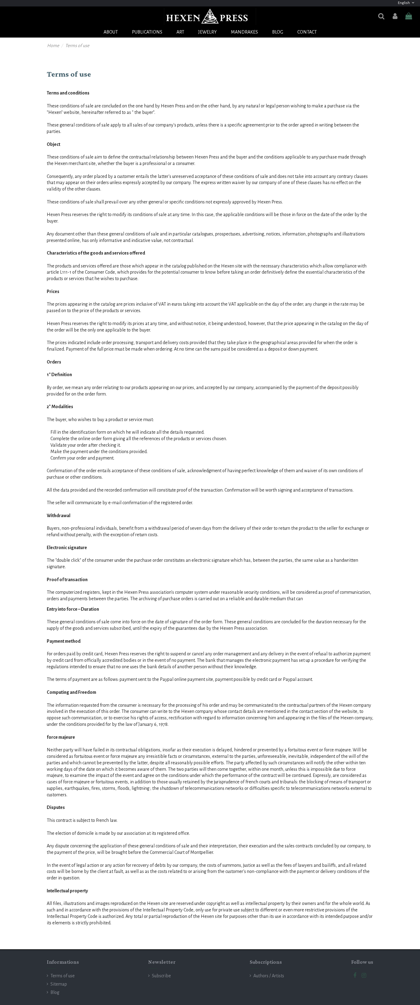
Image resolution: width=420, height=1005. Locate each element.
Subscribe (161, 975)
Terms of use (62, 975)
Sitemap (58, 984)
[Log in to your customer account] (394, 16)
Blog (54, 992)
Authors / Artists (268, 975)
